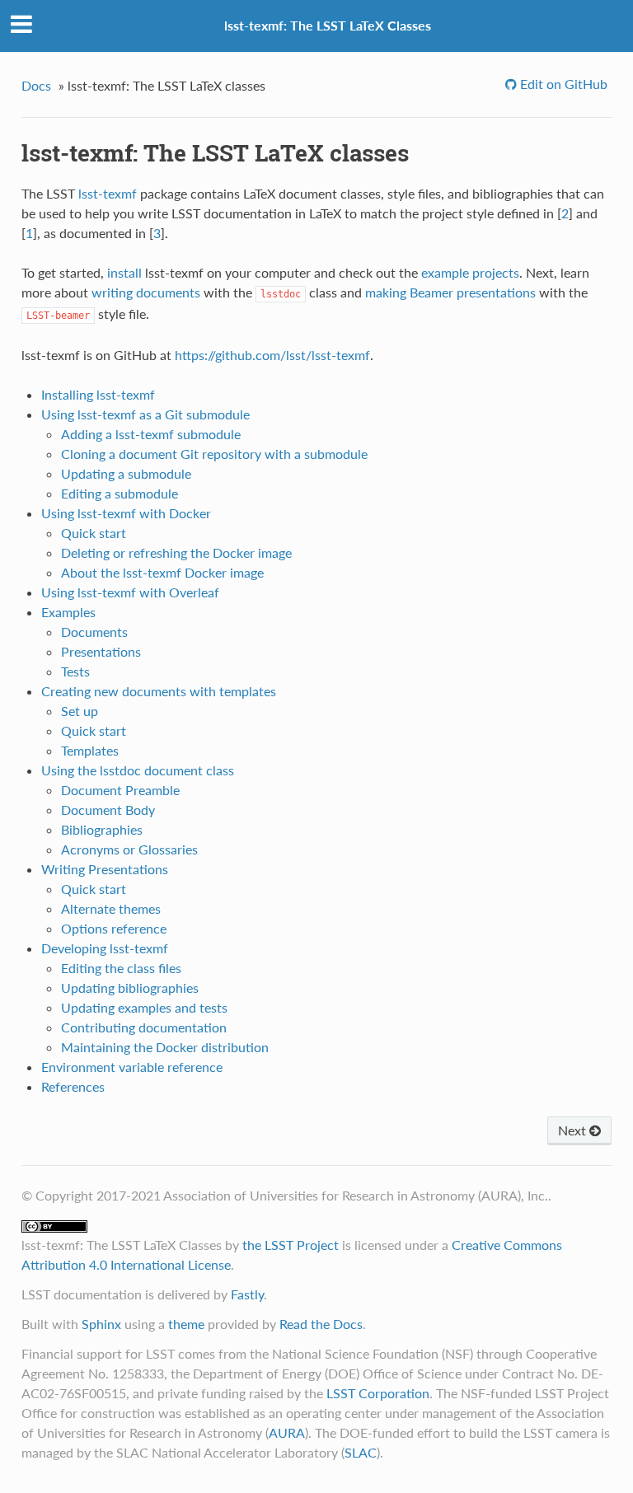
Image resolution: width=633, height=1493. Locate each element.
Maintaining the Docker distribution (165, 1047)
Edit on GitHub (562, 83)
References (73, 1086)
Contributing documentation (144, 1027)
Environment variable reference (132, 1066)
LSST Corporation (377, 1393)
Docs (36, 85)
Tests (75, 671)
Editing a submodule (119, 493)
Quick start (93, 533)
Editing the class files (121, 968)
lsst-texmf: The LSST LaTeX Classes (327, 25)
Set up (79, 710)
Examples (68, 612)
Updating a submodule (126, 473)
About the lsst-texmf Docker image (162, 572)
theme (186, 1324)
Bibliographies (102, 829)
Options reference (113, 928)
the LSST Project (290, 1244)
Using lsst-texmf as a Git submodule (145, 414)
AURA (287, 1432)
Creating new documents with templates (158, 691)
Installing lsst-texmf (98, 394)
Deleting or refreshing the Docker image (176, 552)
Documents (94, 631)
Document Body (108, 809)
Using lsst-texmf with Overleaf (130, 592)
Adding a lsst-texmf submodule (151, 434)
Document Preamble (120, 790)
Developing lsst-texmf (104, 948)
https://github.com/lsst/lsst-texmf (272, 355)
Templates (90, 750)
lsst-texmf (107, 193)
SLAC (361, 1452)
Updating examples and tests (144, 1007)
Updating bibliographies (130, 987)
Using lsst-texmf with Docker (126, 513)
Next (573, 1130)
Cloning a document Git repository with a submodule (214, 453)
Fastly (247, 1294)
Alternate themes (111, 908)
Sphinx (101, 1324)
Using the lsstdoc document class (137, 770)
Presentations (101, 651)
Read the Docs (321, 1324)
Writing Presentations (104, 869)
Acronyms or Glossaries (129, 849)
